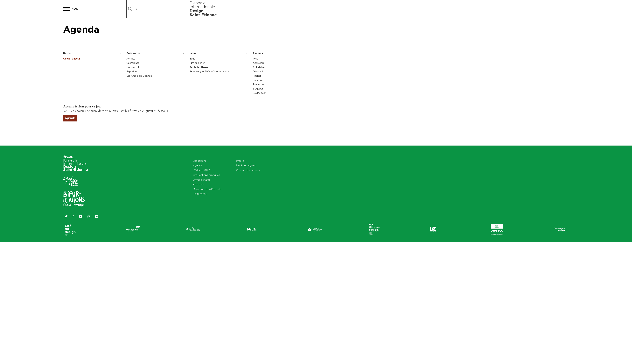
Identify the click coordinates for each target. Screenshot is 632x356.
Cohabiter (259, 67)
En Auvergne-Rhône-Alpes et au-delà (210, 71)
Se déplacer (259, 93)
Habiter (257, 75)
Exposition (132, 71)
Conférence (132, 63)
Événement (132, 67)
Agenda (81, 29)
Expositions (199, 161)
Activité (130, 58)
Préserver (258, 80)
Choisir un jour (71, 58)
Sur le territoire (199, 67)
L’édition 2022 (201, 170)
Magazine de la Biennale (207, 189)
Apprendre (258, 63)
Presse (240, 161)
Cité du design (197, 63)
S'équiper (258, 88)
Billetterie (198, 184)
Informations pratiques (206, 175)
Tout (192, 58)
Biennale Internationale (203, 9)
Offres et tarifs (201, 179)
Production (259, 84)
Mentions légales (246, 165)
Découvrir (258, 71)
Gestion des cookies (248, 170)
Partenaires (200, 194)
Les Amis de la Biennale (139, 75)
